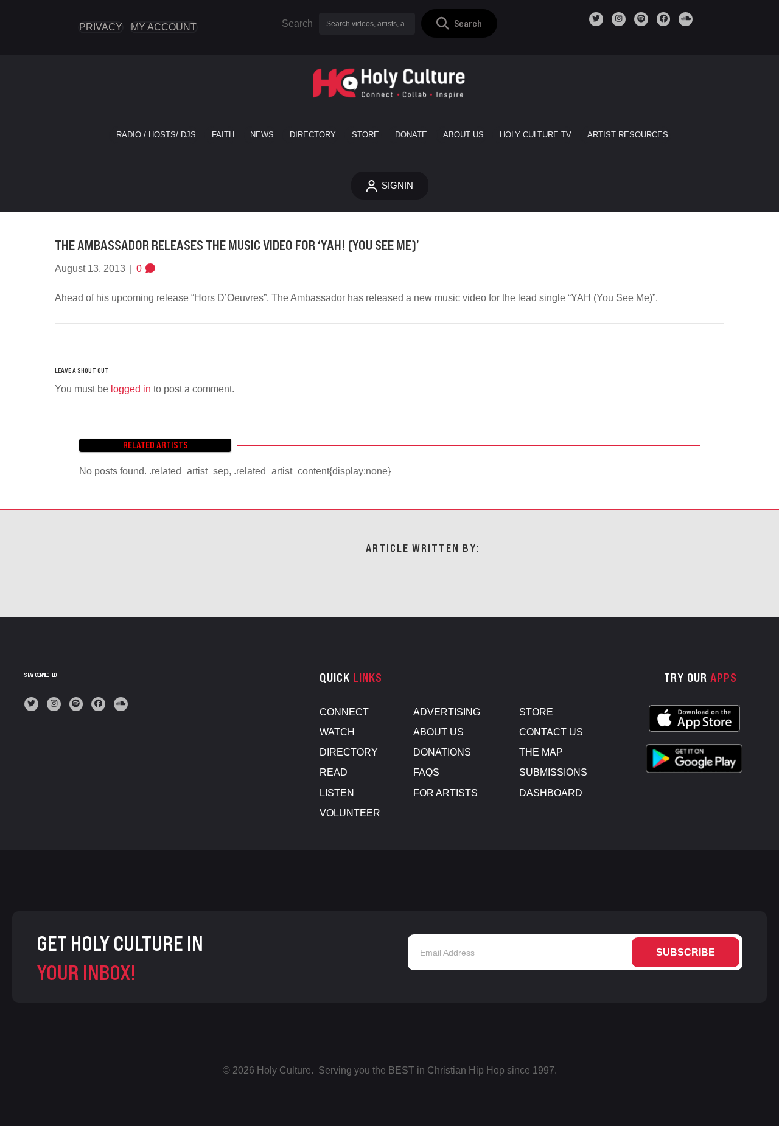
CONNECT (344, 712)
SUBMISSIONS (553, 772)
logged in (131, 389)
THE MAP (541, 752)
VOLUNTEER (350, 813)
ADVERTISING (446, 712)
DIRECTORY (349, 752)
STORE (536, 712)
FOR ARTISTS (445, 793)
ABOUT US (438, 732)
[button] (459, 23)
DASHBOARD (550, 793)
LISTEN (337, 793)
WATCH (337, 732)
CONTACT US (551, 732)
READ (334, 772)
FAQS (426, 772)
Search (297, 23)
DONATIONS (442, 752)
